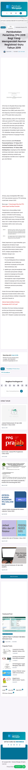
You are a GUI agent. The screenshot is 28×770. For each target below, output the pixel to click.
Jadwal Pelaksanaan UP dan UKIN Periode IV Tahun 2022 (12, 424)
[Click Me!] (24, 767)
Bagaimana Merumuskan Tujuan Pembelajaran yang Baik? (18, 679)
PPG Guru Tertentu (7, 693)
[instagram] (14, 745)
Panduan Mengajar (16, 762)
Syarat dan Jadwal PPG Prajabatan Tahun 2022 (12, 452)
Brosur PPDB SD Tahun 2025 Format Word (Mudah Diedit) (19, 672)
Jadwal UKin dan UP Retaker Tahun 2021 (14, 538)
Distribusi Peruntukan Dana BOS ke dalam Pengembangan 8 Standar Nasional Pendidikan (19, 657)
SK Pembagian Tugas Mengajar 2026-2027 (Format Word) (19, 664)
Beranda (3, 27)
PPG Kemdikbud (10, 27)
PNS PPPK (19, 690)
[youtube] (17, 745)
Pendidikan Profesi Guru (13, 368)
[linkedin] (14, 385)
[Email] (22, 385)
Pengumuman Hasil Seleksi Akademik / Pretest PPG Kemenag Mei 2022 (13, 481)
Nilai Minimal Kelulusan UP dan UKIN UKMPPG (12, 566)
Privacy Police (10, 766)
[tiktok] (19, 745)
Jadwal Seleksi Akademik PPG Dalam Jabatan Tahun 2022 (13, 510)
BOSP (3, 690)
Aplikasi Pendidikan (7, 634)
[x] (5, 385)
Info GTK (10, 690)
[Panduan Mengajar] (14, 10)
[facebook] (1, 385)
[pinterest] (18, 385)
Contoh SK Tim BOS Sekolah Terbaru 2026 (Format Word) (19, 650)
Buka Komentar (14, 576)
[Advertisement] (14, 177)
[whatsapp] (9, 385)
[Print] (26, 385)
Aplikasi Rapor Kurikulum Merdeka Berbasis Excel (13, 638)
